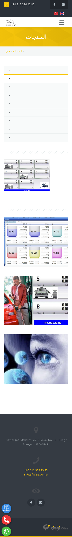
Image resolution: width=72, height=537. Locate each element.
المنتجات (17, 51)
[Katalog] (6, 508)
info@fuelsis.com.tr (36, 474)
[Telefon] (6, 520)
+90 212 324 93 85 (22, 4)
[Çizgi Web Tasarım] (55, 527)
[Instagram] (63, 4)
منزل (7, 51)
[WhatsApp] (6, 531)
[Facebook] (54, 4)
